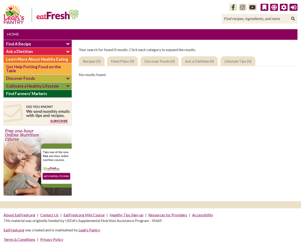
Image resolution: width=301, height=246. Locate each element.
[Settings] (284, 7)
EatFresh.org (14, 230)
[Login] (293, 7)
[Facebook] (233, 7)
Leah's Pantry (89, 230)
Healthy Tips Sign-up (126, 215)
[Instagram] (242, 7)
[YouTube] (252, 7)
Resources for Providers (167, 215)
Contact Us (49, 215)
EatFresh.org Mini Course (84, 215)
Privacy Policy (51, 239)
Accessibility (202, 215)
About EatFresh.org (19, 215)
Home (13, 34)
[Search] (293, 18)
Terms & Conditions (19, 239)
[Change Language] (274, 7)
